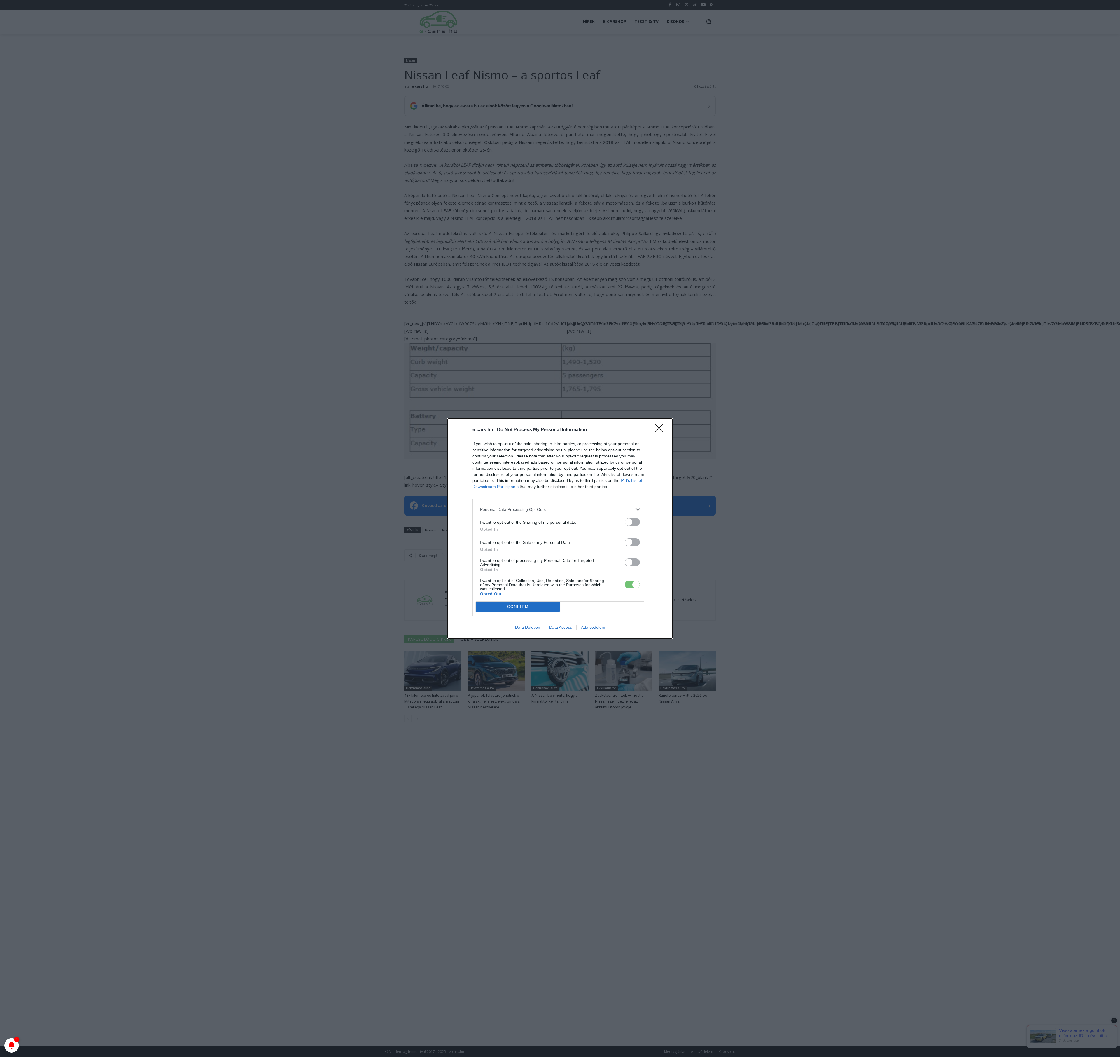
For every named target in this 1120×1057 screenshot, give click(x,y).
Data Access (560, 627)
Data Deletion (527, 627)
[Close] (660, 430)
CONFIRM (518, 607)
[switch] (632, 522)
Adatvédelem (593, 627)
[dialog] (560, 528)
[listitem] (560, 509)
